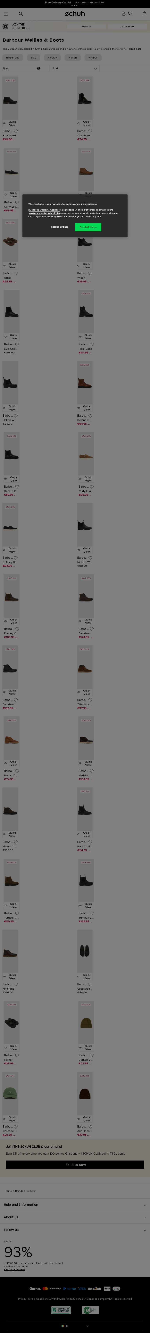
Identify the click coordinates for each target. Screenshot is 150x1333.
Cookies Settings (59, 226)
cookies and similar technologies (44, 213)
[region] (75, 215)
